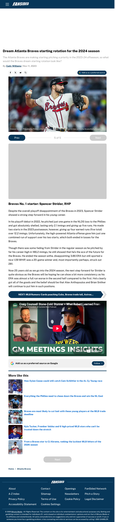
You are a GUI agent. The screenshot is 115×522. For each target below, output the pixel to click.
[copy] (25, 73)
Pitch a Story (92, 493)
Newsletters (72, 493)
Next (98, 137)
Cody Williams (13, 66)
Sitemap (46, 493)
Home (11, 469)
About (12, 488)
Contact (45, 488)
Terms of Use (48, 499)
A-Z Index (14, 493)
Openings (70, 488)
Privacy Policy (17, 499)
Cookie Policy (72, 499)
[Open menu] (7, 4)
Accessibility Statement (22, 504)
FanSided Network (95, 488)
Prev (16, 137)
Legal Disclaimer (94, 499)
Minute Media (16, 512)
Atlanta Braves (24, 469)
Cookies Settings (50, 504)
